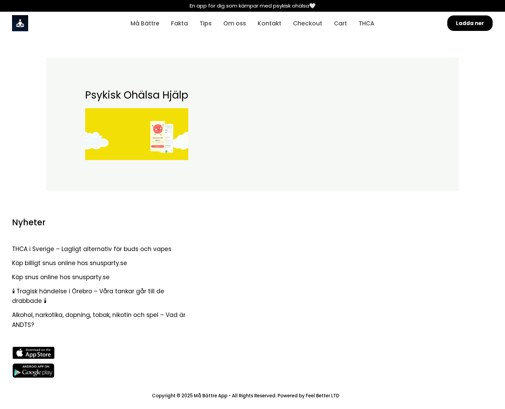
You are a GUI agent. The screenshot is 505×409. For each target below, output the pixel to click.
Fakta (179, 23)
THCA (366, 23)
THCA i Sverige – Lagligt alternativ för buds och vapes (91, 249)
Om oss (234, 23)
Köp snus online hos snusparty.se (61, 277)
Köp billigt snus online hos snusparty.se (69, 263)
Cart (340, 23)
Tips (206, 23)
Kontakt (269, 23)
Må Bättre (145, 23)
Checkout (307, 23)
